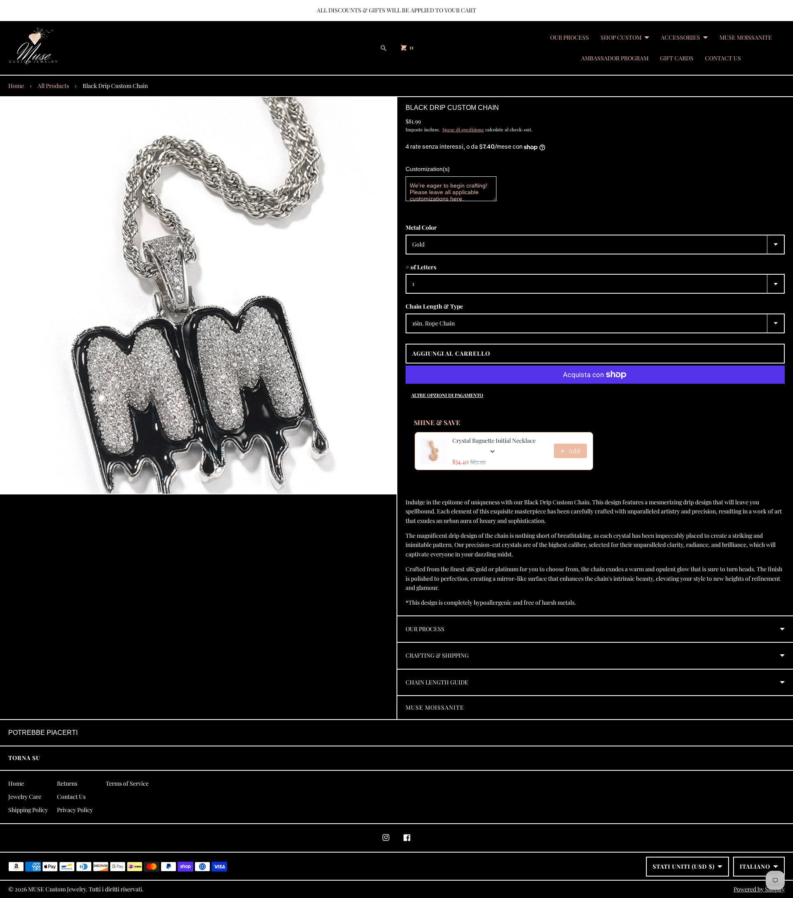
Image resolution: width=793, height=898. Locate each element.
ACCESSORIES (680, 37)
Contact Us (71, 797)
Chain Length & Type (434, 306)
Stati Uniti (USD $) (684, 866)
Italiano (755, 866)
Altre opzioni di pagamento (447, 395)
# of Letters (421, 267)
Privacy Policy (75, 810)
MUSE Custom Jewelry (57, 889)
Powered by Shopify (759, 889)
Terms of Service (127, 783)
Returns (67, 783)
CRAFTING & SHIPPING (437, 655)
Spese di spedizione (463, 129)
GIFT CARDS (676, 58)
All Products (53, 86)
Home (16, 86)
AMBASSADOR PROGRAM (614, 58)
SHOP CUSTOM (621, 37)
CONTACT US (723, 58)
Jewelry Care (24, 797)
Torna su (24, 758)
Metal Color (421, 227)
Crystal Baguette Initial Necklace (494, 440)
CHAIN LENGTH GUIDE (437, 682)
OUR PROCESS (569, 37)
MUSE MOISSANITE (745, 37)
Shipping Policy (28, 810)
